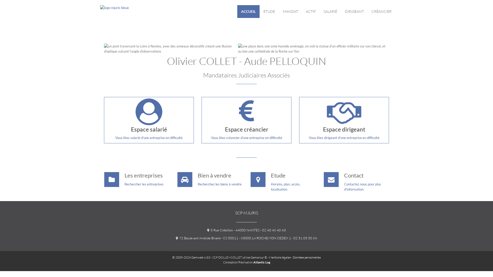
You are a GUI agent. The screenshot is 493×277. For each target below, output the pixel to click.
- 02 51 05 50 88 (304, 238)
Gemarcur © (259, 257)
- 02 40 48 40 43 (273, 230)
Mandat (290, 11)
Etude (269, 11)
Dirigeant (354, 11)
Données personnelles (307, 257)
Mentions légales (280, 257)
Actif (311, 11)
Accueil (248, 11)
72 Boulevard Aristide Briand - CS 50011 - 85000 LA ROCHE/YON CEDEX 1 (234, 238)
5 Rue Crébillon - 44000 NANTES (234, 230)
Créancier (382, 11)
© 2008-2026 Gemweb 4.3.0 (191, 257)
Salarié (330, 11)
